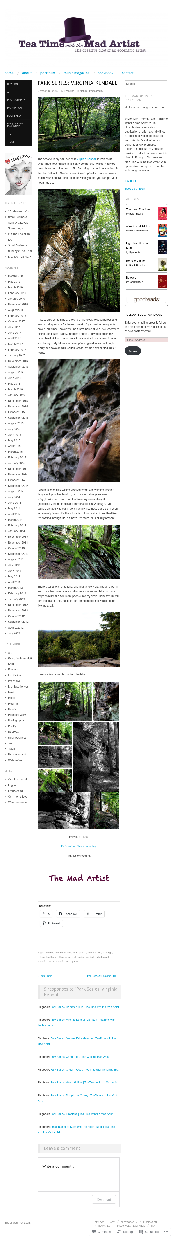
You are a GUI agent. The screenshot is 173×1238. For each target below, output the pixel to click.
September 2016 (18, 366)
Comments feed (17, 796)
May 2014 (14, 508)
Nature (83, 90)
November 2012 (18, 610)
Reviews (12, 84)
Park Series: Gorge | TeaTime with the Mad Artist (79, 1056)
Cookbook (105, 73)
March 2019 (15, 287)
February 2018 (17, 315)
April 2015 (14, 446)
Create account (17, 779)
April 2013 (14, 582)
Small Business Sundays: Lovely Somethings (18, 222)
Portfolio (47, 73)
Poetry (12, 726)
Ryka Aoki (134, 252)
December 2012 (18, 605)
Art (9, 92)
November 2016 (18, 361)
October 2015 (16, 412)
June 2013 (14, 571)
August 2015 (16, 423)
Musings (13, 703)
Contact (128, 73)
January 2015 (16, 463)
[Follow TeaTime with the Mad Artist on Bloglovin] (18, 173)
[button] (51, 701)
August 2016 (16, 372)
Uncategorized (17, 754)
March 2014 (15, 519)
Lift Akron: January (19, 256)
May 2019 (14, 281)
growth (82, 952)
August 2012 (16, 627)
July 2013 (14, 565)
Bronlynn (69, 90)
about (27, 73)
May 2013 (14, 576)
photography (104, 957)
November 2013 (18, 542)
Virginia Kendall (86, 159)
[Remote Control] (162, 264)
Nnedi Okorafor (137, 265)
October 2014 (16, 480)
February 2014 (17, 525)
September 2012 (18, 621)
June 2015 (14, 434)
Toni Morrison (136, 281)
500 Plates (45, 975)
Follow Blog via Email (143, 314)
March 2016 (15, 389)
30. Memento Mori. (19, 211)
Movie (12, 692)
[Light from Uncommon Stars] (162, 247)
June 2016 (14, 378)
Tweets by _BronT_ (136, 188)
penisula (90, 957)
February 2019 (17, 293)
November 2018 (18, 304)
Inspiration (14, 107)
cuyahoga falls (63, 952)
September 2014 (18, 486)
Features (13, 669)
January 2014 (16, 531)
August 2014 (16, 491)
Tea (9, 134)
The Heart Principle (138, 209)
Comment (104, 1199)
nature (41, 957)
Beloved (131, 277)
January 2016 (16, 395)
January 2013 (16, 599)
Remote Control (136, 260)
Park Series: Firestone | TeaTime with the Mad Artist (81, 1114)
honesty (92, 952)
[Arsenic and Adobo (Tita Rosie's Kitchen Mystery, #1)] (162, 230)
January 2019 (16, 298)
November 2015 (18, 406)
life (99, 952)
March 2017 (15, 344)
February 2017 (17, 349)
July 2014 (14, 497)
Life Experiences (18, 686)
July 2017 (14, 327)
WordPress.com (17, 802)
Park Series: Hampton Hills (103, 975)
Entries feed (15, 791)
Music (11, 697)
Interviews (14, 681)
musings (107, 952)
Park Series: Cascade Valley (78, 846)
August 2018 (16, 310)
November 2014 (18, 474)
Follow (133, 351)
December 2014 (18, 468)
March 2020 (15, 276)
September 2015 (18, 417)
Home (9, 73)
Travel (11, 142)
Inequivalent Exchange (15, 125)
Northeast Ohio (55, 957)
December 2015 (18, 400)
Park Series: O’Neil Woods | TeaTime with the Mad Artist (84, 1069)
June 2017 (14, 332)
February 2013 (17, 593)
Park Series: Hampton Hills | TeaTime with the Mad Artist (84, 1007)
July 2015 (14, 429)
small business (17, 737)
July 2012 (14, 633)
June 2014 (14, 502)
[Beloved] (162, 281)
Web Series (15, 760)
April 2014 (14, 514)
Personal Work (17, 715)
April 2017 (14, 338)
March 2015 (15, 451)
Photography (96, 90)
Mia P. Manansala (138, 230)
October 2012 (16, 616)
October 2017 (16, 321)
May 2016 (14, 383)
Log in (12, 785)
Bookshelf (14, 115)
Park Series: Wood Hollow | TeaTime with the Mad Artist (84, 1082)
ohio (67, 957)
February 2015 (17, 457)
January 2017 (16, 355)
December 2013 (18, 536)
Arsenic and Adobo (138, 226)
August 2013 (16, 559)
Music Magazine (76, 73)
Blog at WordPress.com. (18, 1222)
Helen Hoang (136, 213)
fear (75, 952)
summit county (46, 961)
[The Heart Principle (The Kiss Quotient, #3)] (162, 213)
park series (78, 957)
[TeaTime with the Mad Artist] (86, 40)
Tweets (131, 180)
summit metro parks (67, 961)
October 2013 (16, 548)
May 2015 (14, 440)
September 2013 (18, 553)
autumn (49, 952)
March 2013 (15, 587)
